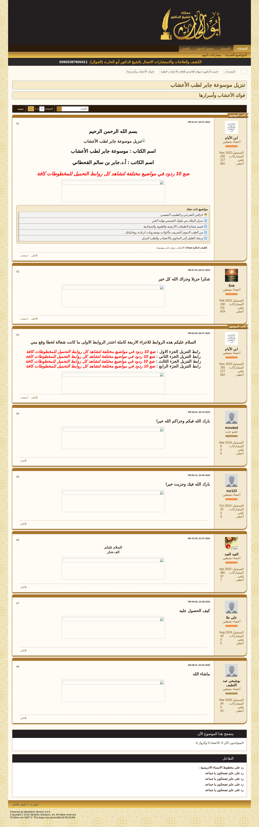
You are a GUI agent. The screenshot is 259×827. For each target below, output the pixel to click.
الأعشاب (181, 247)
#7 (17, 603)
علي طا (231, 617)
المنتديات (242, 48)
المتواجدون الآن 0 (232, 743)
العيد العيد (232, 554)
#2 (17, 271)
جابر (168, 247)
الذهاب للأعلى (19, 804)
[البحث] (59, 108)
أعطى (240, 163)
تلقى (241, 160)
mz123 (231, 491)
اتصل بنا (34, 804)
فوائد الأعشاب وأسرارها (140, 71)
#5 (17, 476)
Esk (232, 286)
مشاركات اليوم (211, 55)
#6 (17, 540)
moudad (231, 428)
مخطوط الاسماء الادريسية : (216, 767)
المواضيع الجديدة (236, 55)
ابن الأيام (231, 138)
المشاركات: (236, 156)
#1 (17, 123)
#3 (17, 334)
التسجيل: (238, 152)
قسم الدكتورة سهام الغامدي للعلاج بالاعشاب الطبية (189, 71)
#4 (17, 413)
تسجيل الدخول (204, 48)
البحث (185, 48)
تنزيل (173, 247)
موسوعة (160, 247)
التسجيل (225, 48)
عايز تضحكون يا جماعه (219, 773)
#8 (17, 666)
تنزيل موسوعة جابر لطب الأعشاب (207, 85)
